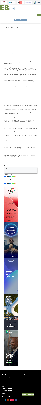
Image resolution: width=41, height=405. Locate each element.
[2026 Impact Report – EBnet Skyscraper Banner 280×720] (11, 329)
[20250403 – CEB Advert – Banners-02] (11, 293)
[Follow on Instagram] (13, 400)
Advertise (23, 377)
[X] (8, 176)
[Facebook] (5, 176)
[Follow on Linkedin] (5, 400)
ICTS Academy (24, 379)
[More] (15, 176)
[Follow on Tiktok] (11, 400)
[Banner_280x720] (11, 365)
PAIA (6, 383)
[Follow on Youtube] (8, 400)
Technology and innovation (13, 53)
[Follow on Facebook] (16, 400)
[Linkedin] (10, 176)
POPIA (3, 383)
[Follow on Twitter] (3, 400)
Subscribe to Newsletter (21, 19)
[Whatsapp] (13, 176)
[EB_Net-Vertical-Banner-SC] (11, 257)
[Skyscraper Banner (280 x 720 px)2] (11, 221)
